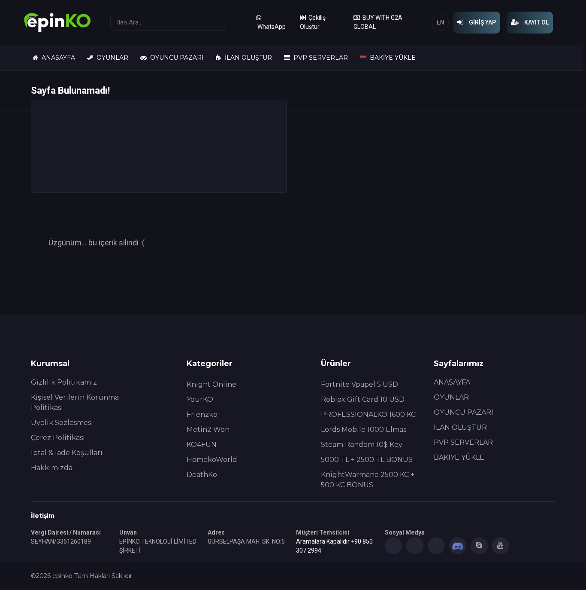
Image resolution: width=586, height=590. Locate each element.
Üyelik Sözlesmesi (62, 423)
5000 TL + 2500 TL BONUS (367, 459)
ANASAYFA (56, 57)
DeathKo (202, 475)
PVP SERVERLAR (319, 57)
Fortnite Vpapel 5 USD (359, 384)
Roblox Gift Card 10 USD (363, 399)
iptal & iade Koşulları (67, 453)
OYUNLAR (110, 57)
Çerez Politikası (58, 438)
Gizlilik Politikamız (64, 382)
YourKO (200, 399)
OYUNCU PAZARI (175, 57)
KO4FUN (202, 444)
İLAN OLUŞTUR (246, 57)
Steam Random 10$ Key (361, 444)
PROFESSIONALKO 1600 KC (368, 414)
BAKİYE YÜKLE (391, 57)
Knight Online (211, 384)
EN (440, 22)
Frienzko (202, 414)
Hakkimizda (51, 468)
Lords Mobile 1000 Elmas (363, 429)
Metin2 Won (208, 429)
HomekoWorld (212, 459)
